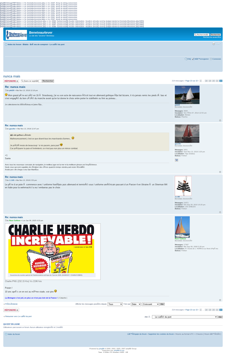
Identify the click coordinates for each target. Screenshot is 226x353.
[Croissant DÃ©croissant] (153, 304)
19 (210, 81)
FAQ (189, 59)
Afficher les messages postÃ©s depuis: (91, 304)
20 (214, 81)
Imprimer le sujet (213, 43)
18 (206, 81)
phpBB (101, 349)
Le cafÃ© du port (57, 44)
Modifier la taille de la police (218, 43)
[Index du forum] (16, 34)
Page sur (191, 81)
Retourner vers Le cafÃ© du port (18, 316)
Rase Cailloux (15, 220)
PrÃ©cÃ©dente (11, 304)
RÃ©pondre (8, 80)
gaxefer (12, 129)
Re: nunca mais (15, 86)
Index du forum (14, 44)
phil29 (11, 90)
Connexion (216, 59)
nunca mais (11, 76)
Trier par (127, 304)
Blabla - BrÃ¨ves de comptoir (35, 44)
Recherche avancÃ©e (212, 37)
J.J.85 (11, 180)
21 (217, 81)
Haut (220, 120)
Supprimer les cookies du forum (161, 334)
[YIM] (176, 160)
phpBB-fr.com (119, 350)
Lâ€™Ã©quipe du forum (137, 334)
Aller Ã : (148, 317)
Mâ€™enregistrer (202, 59)
